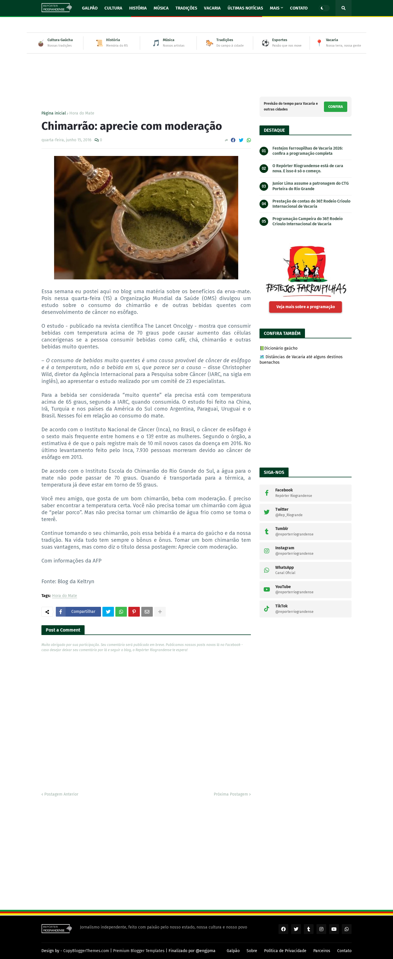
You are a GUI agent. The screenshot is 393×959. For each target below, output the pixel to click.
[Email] (147, 612)
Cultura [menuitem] (113, 8)
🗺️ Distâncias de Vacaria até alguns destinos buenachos (301, 359)
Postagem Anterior (61, 794)
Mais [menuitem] (274, 8)
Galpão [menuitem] (90, 8)
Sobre (252, 950)
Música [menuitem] (161, 8)
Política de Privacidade (285, 950)
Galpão (233, 950)
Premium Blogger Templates (139, 950)
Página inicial (53, 113)
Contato (344, 950)
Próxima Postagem (231, 794)
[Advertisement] (196, 71)
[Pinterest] (134, 612)
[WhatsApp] (249, 140)
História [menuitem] (138, 8)
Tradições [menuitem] (186, 8)
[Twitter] (241, 140)
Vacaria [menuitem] (212, 8)
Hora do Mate (81, 113)
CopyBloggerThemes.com (86, 950)
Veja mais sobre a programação (305, 306)
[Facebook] (233, 140)
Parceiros (321, 950)
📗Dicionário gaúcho (278, 348)
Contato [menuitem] (299, 8)
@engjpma (205, 950)
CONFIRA (335, 106)
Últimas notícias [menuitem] (245, 8)
